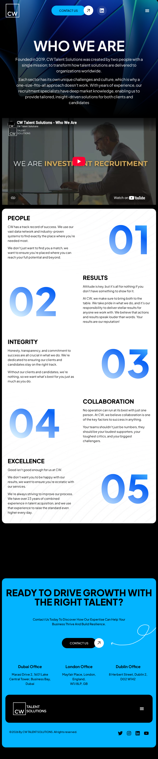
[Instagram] (129, 733)
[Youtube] (146, 733)
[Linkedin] (102, 10)
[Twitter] (120, 733)
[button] (147, 10)
